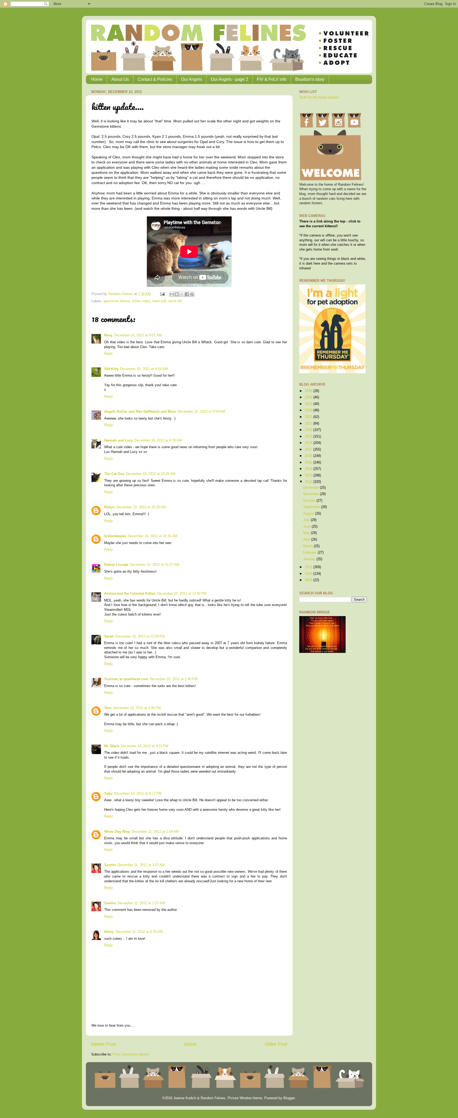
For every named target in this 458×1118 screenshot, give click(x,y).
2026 (309, 391)
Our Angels (191, 79)
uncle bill (175, 301)
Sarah (109, 636)
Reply (108, 353)
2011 (309, 567)
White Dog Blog (117, 832)
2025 (309, 397)
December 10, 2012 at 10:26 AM (150, 474)
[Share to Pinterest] (192, 294)
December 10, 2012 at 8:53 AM (201, 411)
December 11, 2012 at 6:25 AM (139, 932)
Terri (108, 708)
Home (97, 79)
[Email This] (171, 294)
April (307, 539)
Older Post (276, 1044)
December (311, 487)
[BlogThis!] (176, 294)
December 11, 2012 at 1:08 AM (155, 832)
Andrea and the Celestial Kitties (130, 593)
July (307, 520)
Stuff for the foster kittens (319, 97)
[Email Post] (162, 294)
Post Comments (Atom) (131, 1054)
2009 (309, 580)
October (309, 500)
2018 (309, 443)
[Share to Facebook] (187, 294)
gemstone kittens (117, 301)
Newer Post (103, 1044)
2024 (309, 404)
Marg (108, 335)
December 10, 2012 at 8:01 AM (138, 335)
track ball (159, 301)
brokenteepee (115, 536)
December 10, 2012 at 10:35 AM (141, 507)
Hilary (109, 932)
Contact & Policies (155, 79)
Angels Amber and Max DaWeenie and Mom (140, 411)
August (309, 513)
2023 (309, 410)
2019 (309, 436)
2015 (309, 462)
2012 (309, 482)
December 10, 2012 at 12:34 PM (140, 636)
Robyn (109, 507)
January (309, 559)
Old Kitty (111, 369)
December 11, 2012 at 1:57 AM (141, 865)
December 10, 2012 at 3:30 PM (137, 708)
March (308, 546)
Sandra (110, 865)
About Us (120, 79)
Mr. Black (111, 746)
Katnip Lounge (116, 565)
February (310, 552)
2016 (309, 456)
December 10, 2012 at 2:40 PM (173, 679)
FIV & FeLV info (272, 79)
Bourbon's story (309, 79)
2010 (309, 574)
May (307, 533)
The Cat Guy (114, 474)
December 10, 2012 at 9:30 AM (158, 440)
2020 (309, 430)
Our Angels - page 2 (229, 79)
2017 (309, 449)
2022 (309, 417)
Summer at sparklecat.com (126, 679)
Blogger (289, 1098)
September (312, 507)
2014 (309, 469)
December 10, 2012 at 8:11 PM (144, 746)
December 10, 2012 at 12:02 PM (182, 593)
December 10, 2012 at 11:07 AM (154, 565)
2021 (309, 423)
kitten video (141, 301)
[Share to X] (181, 294)
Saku (108, 793)
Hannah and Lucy (118, 440)
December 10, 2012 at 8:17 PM (138, 793)
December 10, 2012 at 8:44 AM (144, 369)
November (311, 494)
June (307, 526)
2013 (309, 475)
